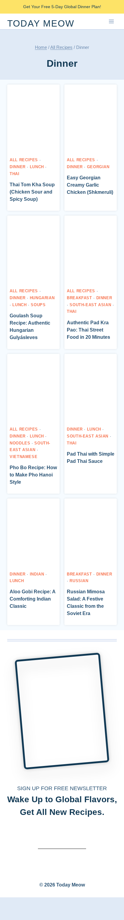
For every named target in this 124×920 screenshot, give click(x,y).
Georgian (98, 167)
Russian (79, 581)
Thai (15, 174)
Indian (37, 574)
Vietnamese (23, 457)
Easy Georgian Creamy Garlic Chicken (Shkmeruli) (90, 185)
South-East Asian (90, 305)
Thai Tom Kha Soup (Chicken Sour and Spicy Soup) (32, 192)
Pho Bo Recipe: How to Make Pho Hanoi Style (33, 475)
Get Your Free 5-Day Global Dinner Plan (61, 6)
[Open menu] (111, 21)
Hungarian (42, 298)
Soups (38, 305)
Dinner (18, 167)
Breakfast (79, 298)
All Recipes (24, 160)
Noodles (20, 443)
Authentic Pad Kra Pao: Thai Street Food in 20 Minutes (88, 330)
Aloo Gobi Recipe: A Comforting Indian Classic (32, 599)
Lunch (37, 167)
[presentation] (33, 119)
